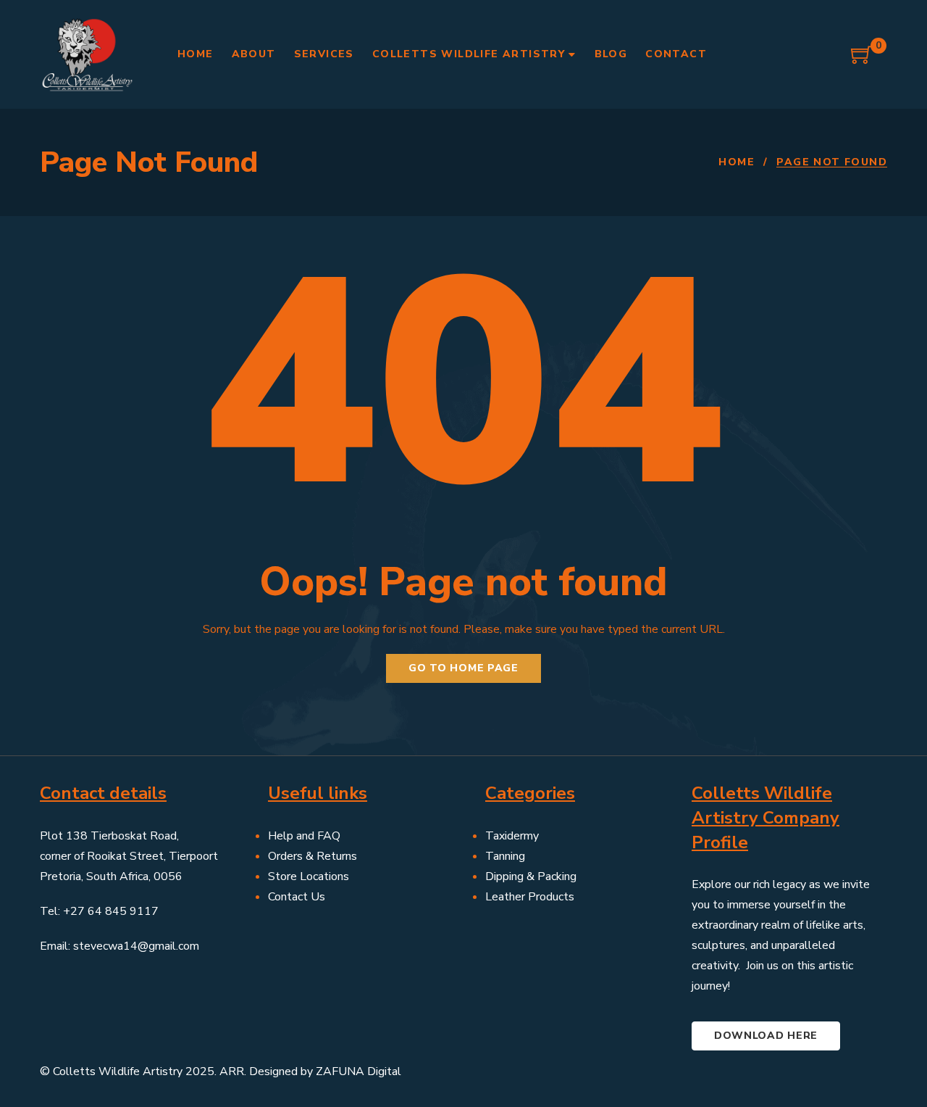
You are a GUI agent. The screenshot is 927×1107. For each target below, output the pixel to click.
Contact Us (296, 897)
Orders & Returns (312, 856)
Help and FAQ (304, 836)
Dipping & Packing (530, 876)
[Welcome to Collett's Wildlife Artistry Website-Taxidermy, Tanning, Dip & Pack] (87, 54)
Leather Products (529, 897)
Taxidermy (512, 836)
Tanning (505, 856)
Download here (766, 1035)
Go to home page (463, 668)
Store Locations (308, 876)
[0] (862, 60)
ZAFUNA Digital (358, 1071)
